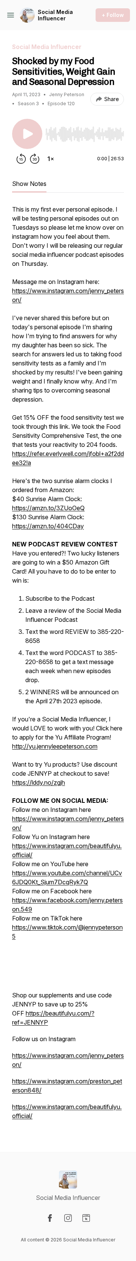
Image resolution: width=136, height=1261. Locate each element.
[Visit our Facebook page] (50, 1218)
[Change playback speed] (50, 158)
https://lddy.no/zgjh (38, 782)
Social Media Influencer (55, 15)
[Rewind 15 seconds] (21, 158)
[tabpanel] (68, 666)
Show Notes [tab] (29, 183)
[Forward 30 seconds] (34, 158)
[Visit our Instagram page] (68, 1218)
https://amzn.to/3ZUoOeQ (48, 508)
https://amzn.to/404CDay (48, 526)
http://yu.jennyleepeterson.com (54, 746)
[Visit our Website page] (86, 1218)
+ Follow (113, 15)
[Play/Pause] (27, 134)
